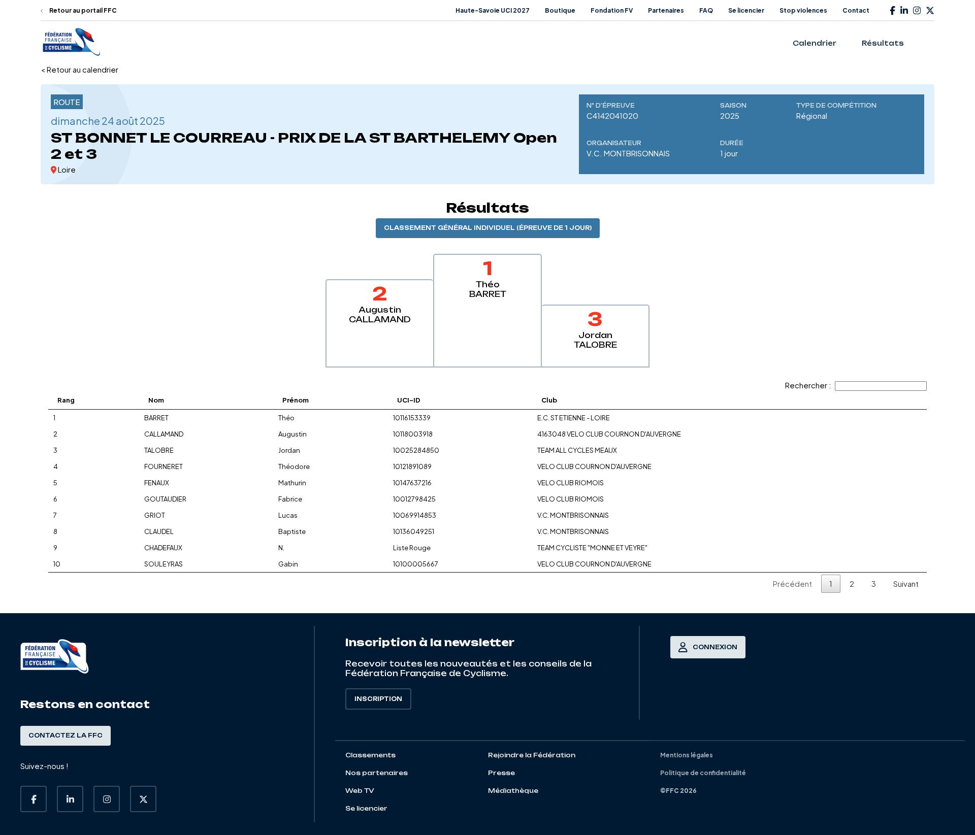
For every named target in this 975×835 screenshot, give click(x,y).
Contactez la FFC (65, 735)
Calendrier (814, 43)
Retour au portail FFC (82, 10)
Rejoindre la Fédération (531, 755)
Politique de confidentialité (703, 773)
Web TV (359, 790)
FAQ (706, 10)
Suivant (906, 583)
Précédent (792, 583)
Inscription (378, 699)
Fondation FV (612, 10)
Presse (501, 773)
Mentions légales (686, 755)
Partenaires (666, 10)
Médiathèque (513, 790)
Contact (855, 10)
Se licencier (746, 10)
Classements (370, 755)
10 (56, 564)
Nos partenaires (376, 773)
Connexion (715, 647)
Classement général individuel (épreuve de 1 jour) (488, 227)
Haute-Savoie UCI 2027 (493, 10)
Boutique (560, 10)
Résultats (883, 43)
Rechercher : (808, 385)
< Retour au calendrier (79, 69)
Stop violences (803, 10)
